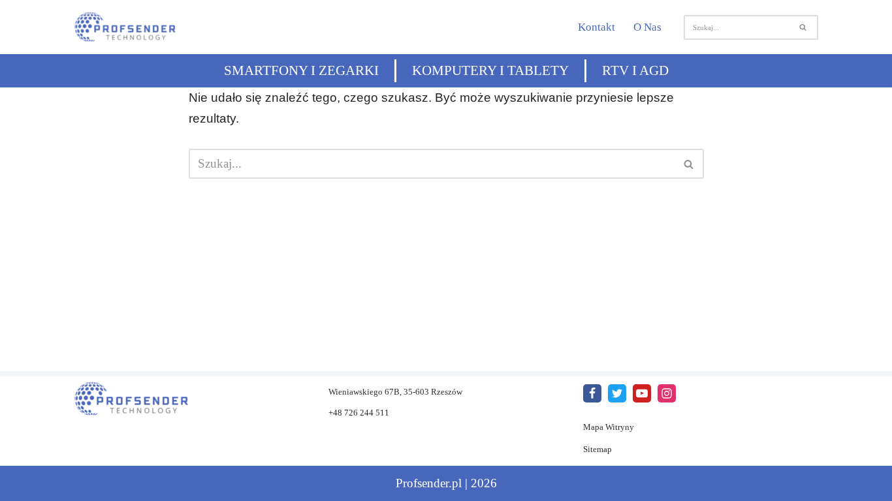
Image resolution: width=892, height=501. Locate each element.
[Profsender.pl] (132, 27)
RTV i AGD (635, 70)
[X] (617, 393)
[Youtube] (642, 393)
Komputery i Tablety (490, 70)
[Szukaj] (803, 27)
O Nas (647, 27)
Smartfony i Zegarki (301, 70)
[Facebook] (592, 393)
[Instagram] (667, 393)
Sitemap (597, 449)
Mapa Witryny (608, 427)
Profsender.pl (429, 483)
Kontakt (596, 27)
